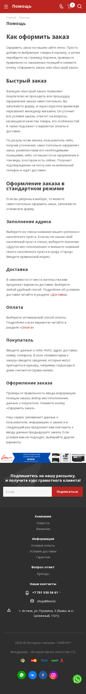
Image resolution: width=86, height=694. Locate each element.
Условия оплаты (43, 545)
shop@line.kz (46, 601)
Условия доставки (43, 551)
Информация (43, 539)
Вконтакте (32, 675)
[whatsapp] (21, 675)
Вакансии (43, 529)
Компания (43, 516)
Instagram (53, 675)
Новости (43, 523)
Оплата (27, 327)
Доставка (59, 294)
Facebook (43, 675)
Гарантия (43, 557)
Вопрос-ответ (43, 567)
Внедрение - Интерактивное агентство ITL (43, 652)
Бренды (43, 574)
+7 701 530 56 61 (45, 592)
